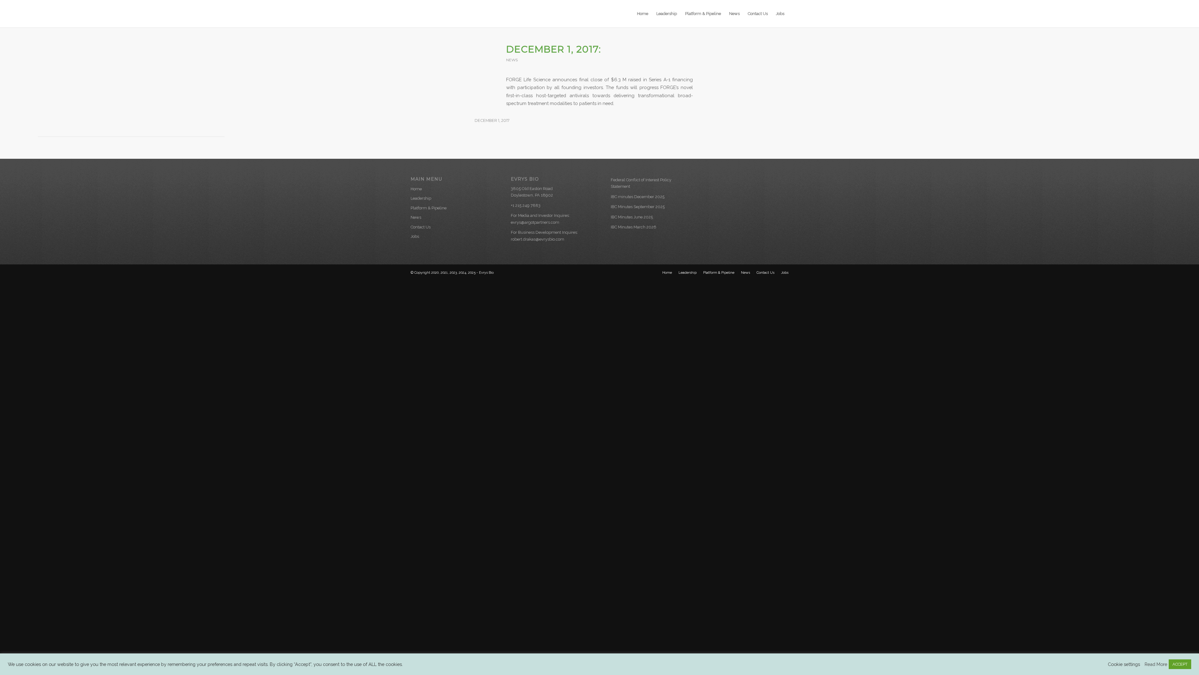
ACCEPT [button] (1179, 664)
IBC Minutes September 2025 (638, 206)
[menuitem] (642, 14)
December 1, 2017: (553, 49)
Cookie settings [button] (1124, 664)
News (512, 60)
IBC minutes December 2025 (637, 196)
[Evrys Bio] (440, 14)
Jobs (415, 236)
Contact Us (421, 227)
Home (416, 189)
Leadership (421, 198)
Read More (1156, 664)
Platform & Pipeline (429, 208)
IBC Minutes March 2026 (633, 227)
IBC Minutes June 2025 (632, 217)
